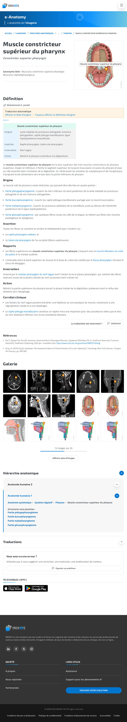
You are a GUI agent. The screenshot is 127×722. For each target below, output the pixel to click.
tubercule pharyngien (19, 240)
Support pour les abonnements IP (84, 679)
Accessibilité (105, 715)
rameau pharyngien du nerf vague (36, 274)
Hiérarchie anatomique (21, 473)
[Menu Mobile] (121, 5)
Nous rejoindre (14, 679)
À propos (10, 671)
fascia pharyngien (102, 260)
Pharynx (68, 33)
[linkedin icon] (8, 649)
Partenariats (12, 687)
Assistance (71, 671)
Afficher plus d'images (64, 458)
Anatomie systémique (20, 502)
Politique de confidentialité (50, 715)
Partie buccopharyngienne (19, 200)
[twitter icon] (24, 649)
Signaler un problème (66, 568)
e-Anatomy (21, 33)
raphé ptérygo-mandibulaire (23, 311)
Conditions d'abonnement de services (80, 715)
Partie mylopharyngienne (18, 205)
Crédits (117, 715)
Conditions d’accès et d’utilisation (21, 715)
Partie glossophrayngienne (19, 214)
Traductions (12, 542)
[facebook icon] (16, 649)
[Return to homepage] (15, 628)
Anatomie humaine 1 (20, 495)
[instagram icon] (31, 649)
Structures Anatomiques (41, 33)
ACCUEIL (8, 33)
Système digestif (44, 502)
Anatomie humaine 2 (20, 484)
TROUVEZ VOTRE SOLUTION (94, 690)
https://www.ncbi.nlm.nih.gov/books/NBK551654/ (77, 343)
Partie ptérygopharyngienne (20, 191)
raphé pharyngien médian (22, 234)
